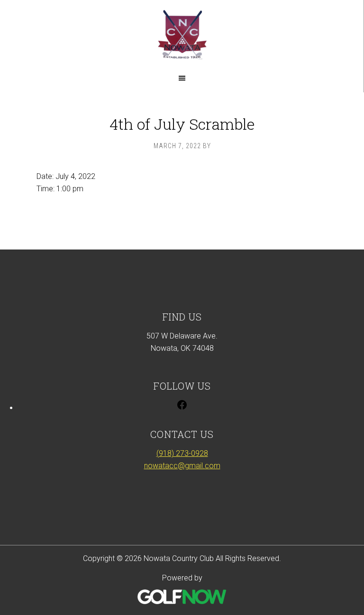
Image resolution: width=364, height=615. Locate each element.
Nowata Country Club (181, 34)
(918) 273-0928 (182, 453)
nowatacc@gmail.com (182, 465)
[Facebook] (182, 407)
